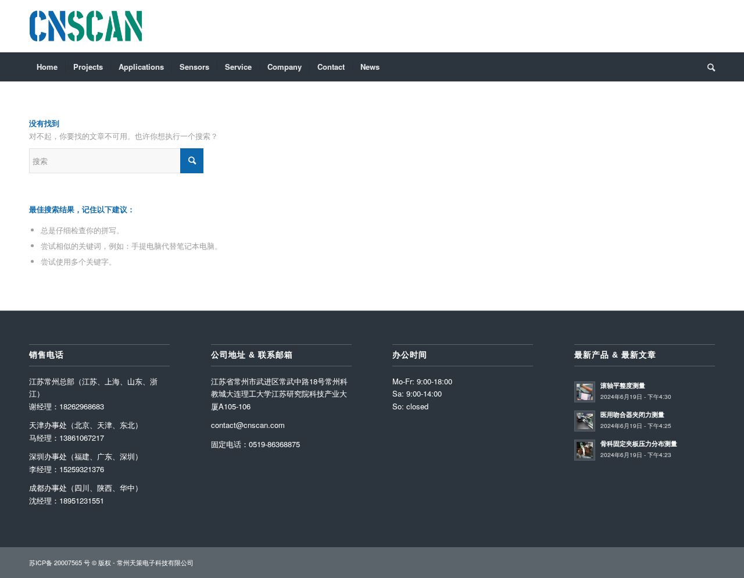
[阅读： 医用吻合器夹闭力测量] (584, 421)
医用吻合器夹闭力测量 (632, 414)
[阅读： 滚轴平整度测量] (584, 391)
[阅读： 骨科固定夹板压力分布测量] (584, 450)
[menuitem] (47, 66)
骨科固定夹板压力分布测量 (638, 443)
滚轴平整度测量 (622, 385)
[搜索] (707, 66)
